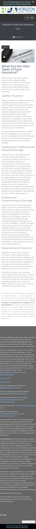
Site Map (3, 515)
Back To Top (27, 521)
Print (6, 47)
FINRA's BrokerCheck (13, 388)
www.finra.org (5, 382)
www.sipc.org (5, 378)
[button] (29, 17)
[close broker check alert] (33, 2)
